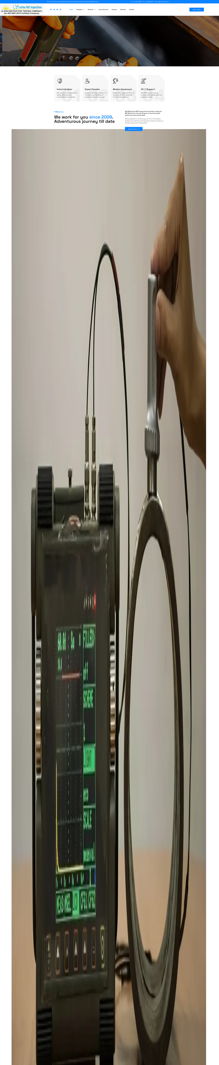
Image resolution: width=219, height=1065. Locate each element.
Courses (114, 9)
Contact (131, 9)
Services (90, 9)
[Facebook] (51, 9)
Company (79, 9)
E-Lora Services (103, 9)
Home (71, 9)
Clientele (123, 9)
